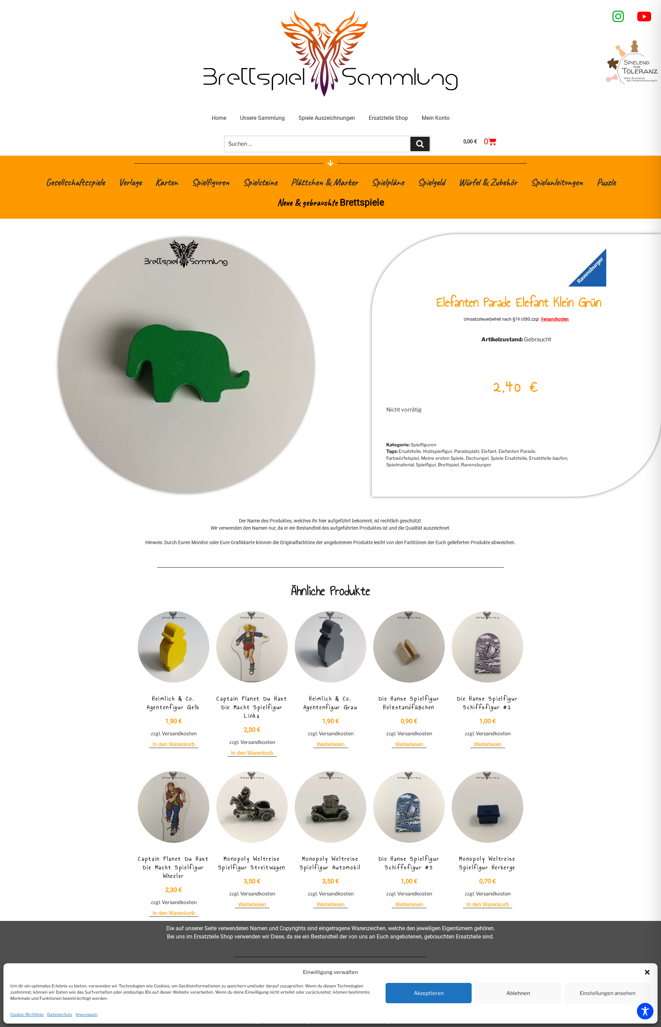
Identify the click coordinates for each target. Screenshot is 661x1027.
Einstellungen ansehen (608, 993)
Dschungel (477, 458)
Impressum (86, 1014)
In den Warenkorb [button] (174, 744)
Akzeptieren (429, 993)
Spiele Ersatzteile (509, 458)
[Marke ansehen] (587, 284)
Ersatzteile (410, 451)
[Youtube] (644, 16)
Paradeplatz (466, 451)
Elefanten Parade (517, 451)
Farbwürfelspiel (402, 458)
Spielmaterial (400, 464)
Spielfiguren (210, 182)
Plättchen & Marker (324, 182)
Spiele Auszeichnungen (326, 118)
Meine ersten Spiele (442, 458)
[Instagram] (618, 16)
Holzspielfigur (437, 451)
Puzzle (606, 182)
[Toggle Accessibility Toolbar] (645, 1011)
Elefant (488, 451)
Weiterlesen (331, 744)
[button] (647, 972)
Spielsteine (260, 182)
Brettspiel (448, 464)
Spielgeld (431, 182)
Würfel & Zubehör (488, 182)
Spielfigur (426, 464)
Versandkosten (555, 319)
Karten (166, 182)
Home (219, 118)
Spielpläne (387, 182)
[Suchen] (420, 144)
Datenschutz (59, 1014)
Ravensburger (476, 464)
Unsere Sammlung (262, 118)
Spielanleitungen (557, 182)
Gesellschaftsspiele (75, 182)
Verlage (129, 182)
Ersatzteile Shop (388, 118)
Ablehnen (518, 993)
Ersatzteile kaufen (548, 458)
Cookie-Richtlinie (27, 1014)
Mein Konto (436, 118)
